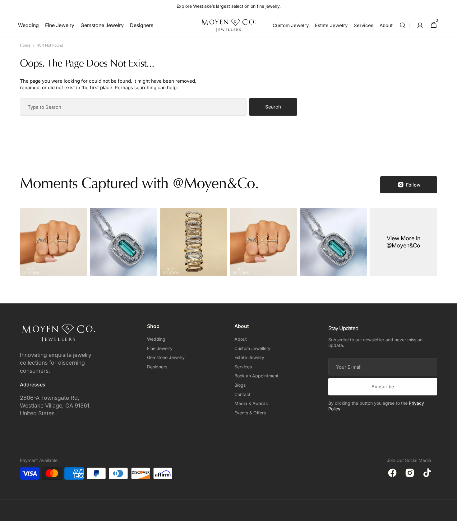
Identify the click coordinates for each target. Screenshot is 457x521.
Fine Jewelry (160, 348)
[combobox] (133, 107)
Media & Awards (251, 403)
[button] (402, 25)
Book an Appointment (256, 375)
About (240, 339)
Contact (242, 394)
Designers (157, 366)
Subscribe (383, 387)
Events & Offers (250, 412)
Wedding (156, 339)
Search (273, 107)
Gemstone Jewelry (166, 357)
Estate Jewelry (249, 357)
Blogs (240, 385)
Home (25, 45)
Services (243, 366)
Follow (413, 185)
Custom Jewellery (252, 348)
